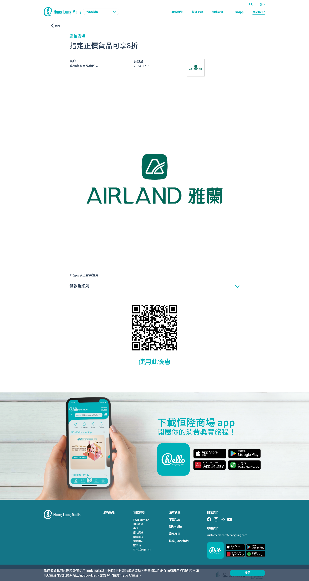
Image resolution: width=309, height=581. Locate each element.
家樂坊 (137, 545)
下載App (238, 12)
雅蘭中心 (138, 541)
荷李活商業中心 (142, 549)
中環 (135, 528)
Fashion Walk (141, 519)
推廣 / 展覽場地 (179, 541)
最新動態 (177, 12)
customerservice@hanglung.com (227, 535)
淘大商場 (138, 536)
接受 (247, 572)
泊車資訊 (218, 12)
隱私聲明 (72, 570)
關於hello (258, 12)
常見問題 (174, 533)
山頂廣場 (138, 524)
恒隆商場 (197, 12)
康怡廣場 (138, 532)
